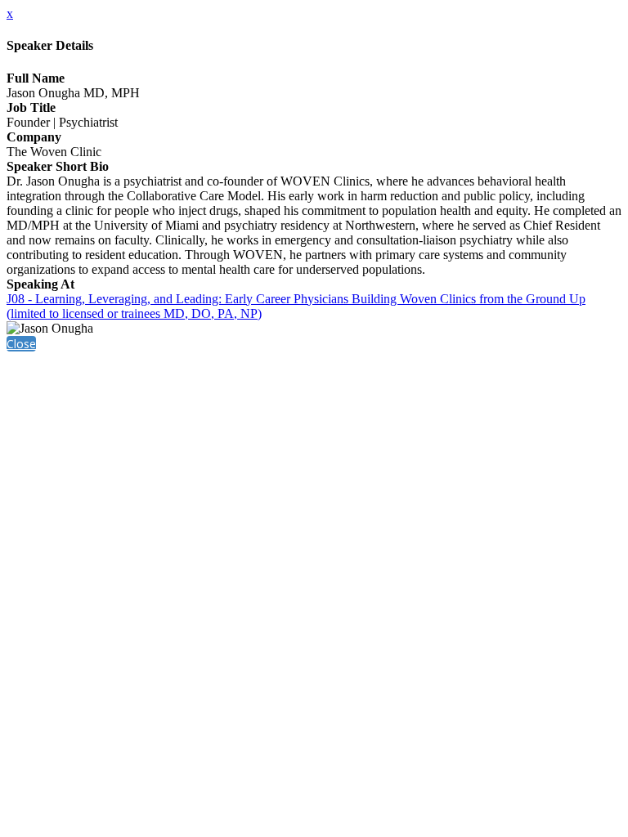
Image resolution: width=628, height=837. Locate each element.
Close (21, 343)
